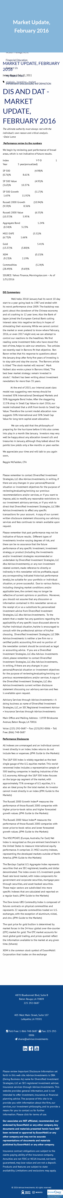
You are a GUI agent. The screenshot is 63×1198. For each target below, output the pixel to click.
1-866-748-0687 (28, 1031)
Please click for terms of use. (31, 1114)
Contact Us (12, 68)
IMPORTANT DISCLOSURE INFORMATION (28, 83)
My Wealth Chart (15, 75)
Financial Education (16, 60)
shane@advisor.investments (33, 1039)
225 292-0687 (31, 1003)
